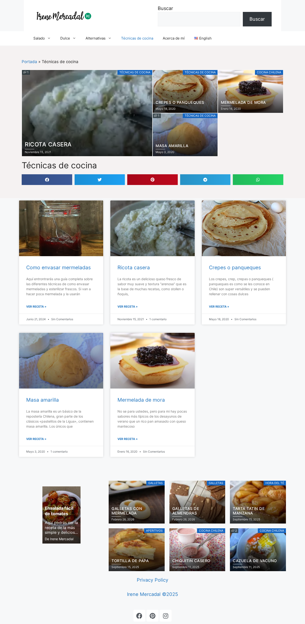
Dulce (65, 38)
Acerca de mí (174, 38)
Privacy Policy (152, 580)
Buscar (165, 8)
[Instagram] (166, 616)
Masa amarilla (42, 400)
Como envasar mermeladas (58, 267)
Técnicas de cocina (137, 38)
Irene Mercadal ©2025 (152, 594)
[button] (47, 179)
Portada (29, 61)
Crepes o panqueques (235, 267)
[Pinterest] (152, 616)
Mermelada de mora (141, 400)
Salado (39, 38)
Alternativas (96, 38)
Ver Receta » (36, 306)
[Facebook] (139, 616)
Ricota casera (133, 267)
